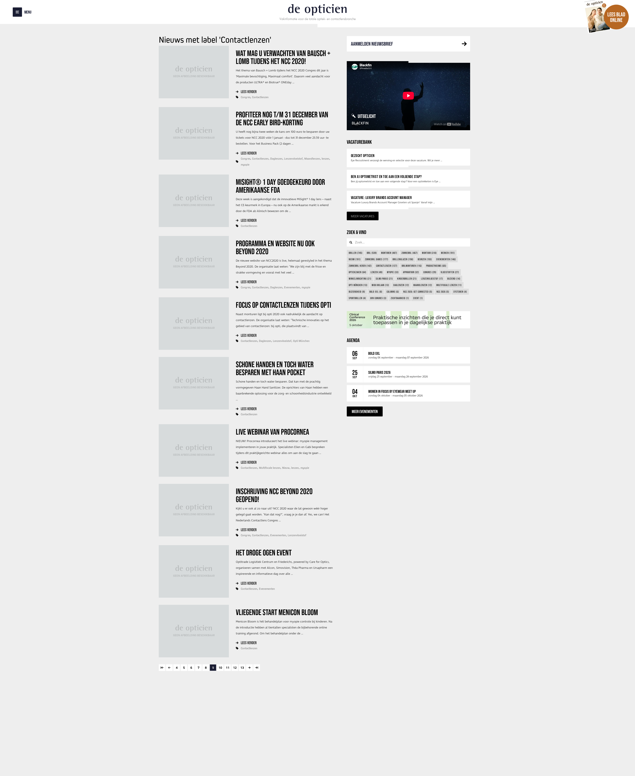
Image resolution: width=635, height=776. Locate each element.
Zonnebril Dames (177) (376, 259)
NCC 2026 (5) (443, 291)
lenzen (325, 158)
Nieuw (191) (354, 259)
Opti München (301, 341)
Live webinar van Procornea (272, 432)
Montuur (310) (429, 252)
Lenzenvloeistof (293, 158)
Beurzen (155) (425, 259)
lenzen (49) (376, 272)
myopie (245, 164)
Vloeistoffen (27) (450, 272)
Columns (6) (393, 291)
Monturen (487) (389, 252)
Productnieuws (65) (436, 265)
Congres (245, 97)
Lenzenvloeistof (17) (432, 278)
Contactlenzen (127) (386, 265)
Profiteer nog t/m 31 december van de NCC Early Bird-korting (282, 118)
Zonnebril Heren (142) (360, 265)
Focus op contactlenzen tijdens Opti (283, 305)
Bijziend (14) (453, 278)
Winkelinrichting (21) (360, 278)
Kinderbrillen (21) (407, 278)
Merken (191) (448, 252)
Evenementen (292, 287)
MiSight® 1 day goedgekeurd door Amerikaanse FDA (280, 186)
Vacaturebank (359, 142)
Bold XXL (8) (375, 291)
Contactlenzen (260, 97)
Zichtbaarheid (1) (400, 298)
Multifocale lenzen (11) (449, 285)
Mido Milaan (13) (380, 285)
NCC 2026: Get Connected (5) (417, 291)
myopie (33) (393, 272)
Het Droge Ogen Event (264, 553)
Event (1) (418, 298)
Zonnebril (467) (410, 252)
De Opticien (318, 8)
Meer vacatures (362, 216)
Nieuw (286, 467)
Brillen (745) (355, 252)
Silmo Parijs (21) (384, 278)
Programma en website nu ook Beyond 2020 (275, 247)
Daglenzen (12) (401, 285)
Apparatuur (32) (411, 272)
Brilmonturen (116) (412, 265)
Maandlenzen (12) (422, 285)
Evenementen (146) (446, 259)
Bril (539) (372, 252)
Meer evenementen (365, 411)
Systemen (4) (460, 291)
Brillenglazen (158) (403, 259)
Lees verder (249, 91)
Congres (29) (429, 272)
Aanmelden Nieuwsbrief (372, 44)
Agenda (353, 340)
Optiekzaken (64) (357, 272)
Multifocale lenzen (269, 467)
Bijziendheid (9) (357, 291)
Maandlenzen (312, 158)
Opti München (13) (358, 285)
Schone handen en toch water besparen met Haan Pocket (275, 368)
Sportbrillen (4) (357, 298)
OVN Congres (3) (378, 298)
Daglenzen (276, 158)
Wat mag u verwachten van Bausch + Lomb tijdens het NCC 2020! (283, 57)
